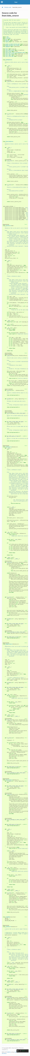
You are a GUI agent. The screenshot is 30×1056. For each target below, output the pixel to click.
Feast (16, 2)
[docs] (26, 59)
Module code (7, 7)
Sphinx (9, 1052)
